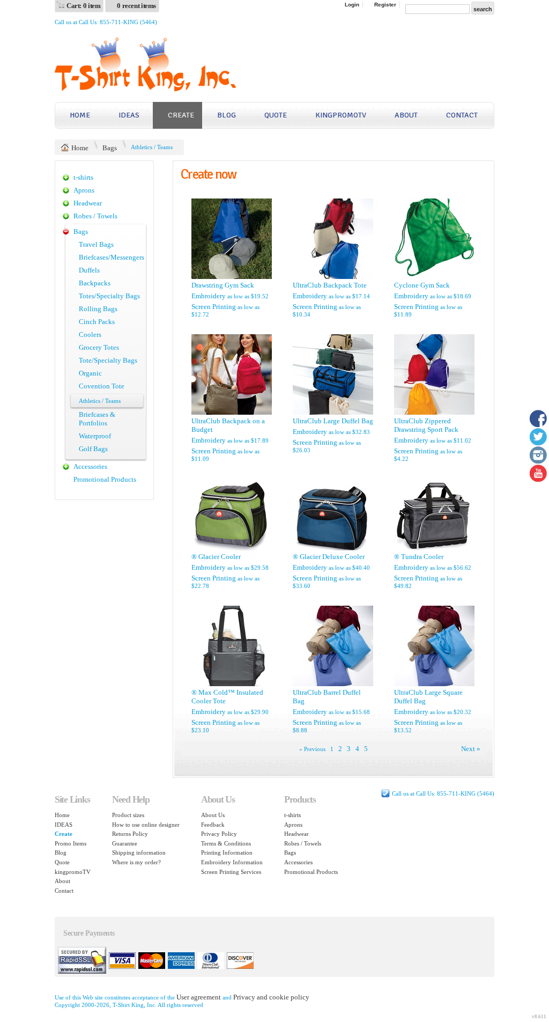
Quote (275, 115)
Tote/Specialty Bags (108, 360)
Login (352, 5)
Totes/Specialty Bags (109, 296)
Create (181, 115)
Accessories (90, 466)
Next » (470, 749)
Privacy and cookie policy (271, 997)
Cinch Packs (97, 322)
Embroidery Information (232, 862)
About (406, 115)
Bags (109, 148)
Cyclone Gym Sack (422, 285)
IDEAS (128, 115)
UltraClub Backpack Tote (330, 285)
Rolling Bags (98, 309)
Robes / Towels (95, 216)
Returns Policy (130, 833)
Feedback (213, 824)
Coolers (90, 334)
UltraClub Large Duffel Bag (333, 421)
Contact (462, 115)
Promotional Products (104, 479)
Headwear (87, 203)
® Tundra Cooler (418, 557)
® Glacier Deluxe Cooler (329, 557)
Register (385, 5)
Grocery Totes (99, 347)
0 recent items (136, 6)
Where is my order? (136, 862)
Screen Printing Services (231, 872)
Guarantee (124, 843)
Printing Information (227, 852)
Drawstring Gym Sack (222, 285)
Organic (90, 373)
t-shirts (83, 177)
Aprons (83, 190)
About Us (213, 815)
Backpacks (94, 283)
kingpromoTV (340, 115)
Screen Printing (213, 307)
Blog (226, 115)
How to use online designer (146, 824)
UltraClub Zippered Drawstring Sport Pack (426, 425)
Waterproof (95, 436)
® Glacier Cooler (216, 557)
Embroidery (208, 296)
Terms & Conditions (226, 843)
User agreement (198, 997)
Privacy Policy (219, 833)
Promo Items (70, 843)
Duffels (89, 270)
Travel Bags (96, 244)
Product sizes (128, 815)
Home (80, 115)
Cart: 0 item (83, 6)
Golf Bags (93, 449)
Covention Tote (101, 386)
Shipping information (139, 852)
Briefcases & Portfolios (97, 418)
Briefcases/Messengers (111, 257)
